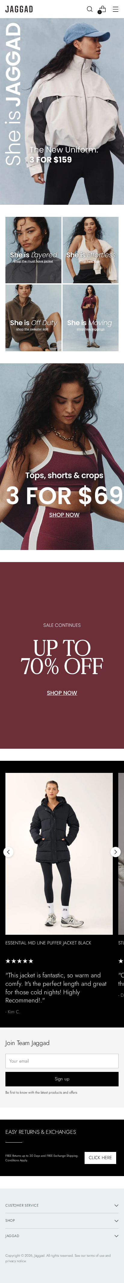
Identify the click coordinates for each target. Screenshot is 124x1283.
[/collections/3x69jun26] (62, 456)
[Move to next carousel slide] (115, 852)
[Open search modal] (89, 9)
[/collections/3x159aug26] (62, 111)
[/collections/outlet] (62, 655)
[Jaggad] (19, 9)
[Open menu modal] (115, 9)
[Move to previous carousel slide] (8, 852)
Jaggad (39, 1255)
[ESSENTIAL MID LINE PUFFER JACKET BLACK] (59, 854)
